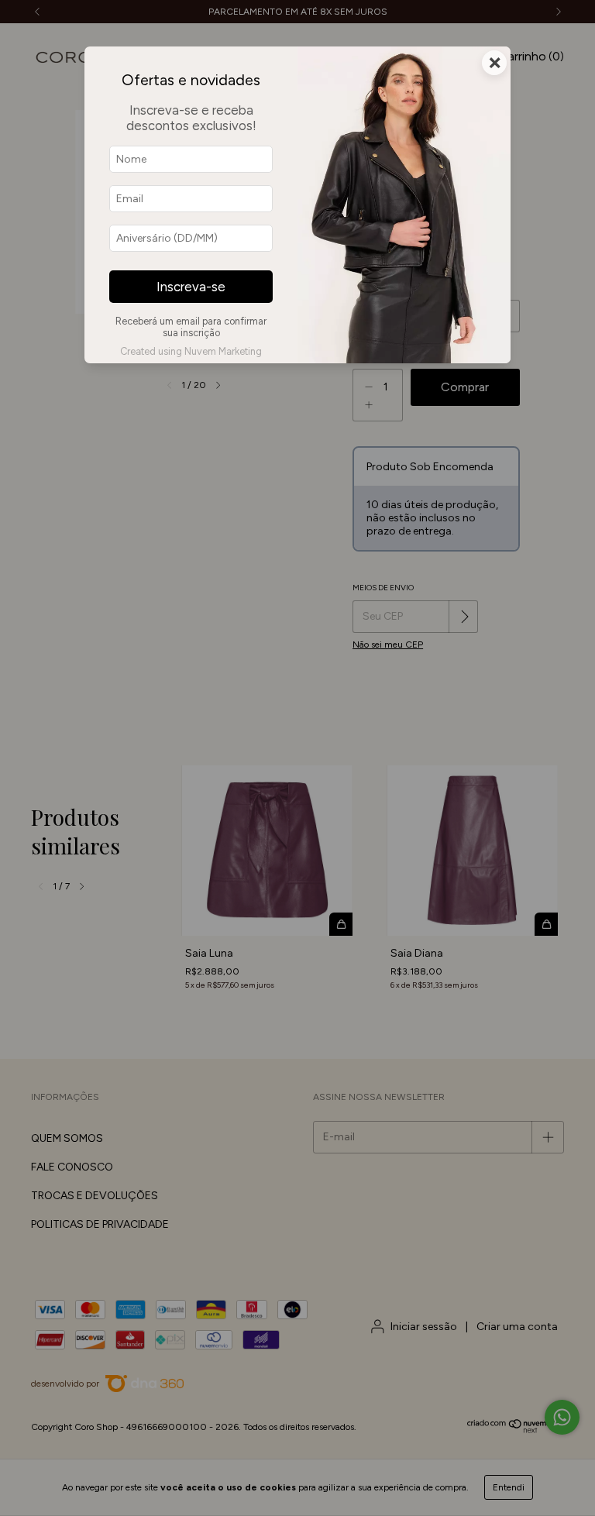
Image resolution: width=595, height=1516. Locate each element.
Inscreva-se (190, 286)
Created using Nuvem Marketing (191, 351)
